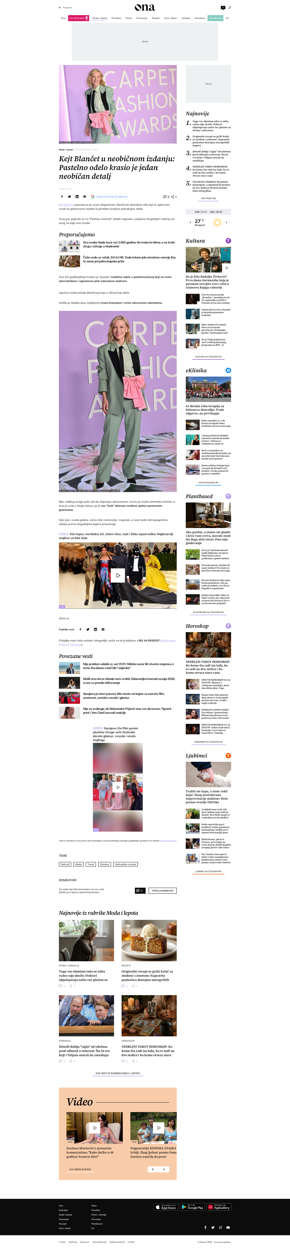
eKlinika (196, 370)
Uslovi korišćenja (168, 840)
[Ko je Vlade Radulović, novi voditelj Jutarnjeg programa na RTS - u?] (193, 344)
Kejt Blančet (67, 204)
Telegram (75, 644)
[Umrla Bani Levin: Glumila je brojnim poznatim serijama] (193, 314)
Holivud (65, 864)
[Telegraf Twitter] (213, 1228)
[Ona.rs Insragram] (221, 1228)
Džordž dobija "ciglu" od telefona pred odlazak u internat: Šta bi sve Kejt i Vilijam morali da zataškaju (208, 156)
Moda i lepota (66, 149)
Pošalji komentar (162, 890)
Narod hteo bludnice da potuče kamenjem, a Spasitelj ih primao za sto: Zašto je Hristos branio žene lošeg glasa (208, 186)
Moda (78, 864)
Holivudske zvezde (125, 864)
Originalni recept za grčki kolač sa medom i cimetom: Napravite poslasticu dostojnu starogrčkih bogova (208, 141)
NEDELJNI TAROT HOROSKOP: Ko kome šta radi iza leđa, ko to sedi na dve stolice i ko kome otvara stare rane (207, 171)
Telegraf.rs (67, 7)
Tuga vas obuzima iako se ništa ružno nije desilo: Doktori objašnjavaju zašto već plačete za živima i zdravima (208, 126)
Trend (91, 864)
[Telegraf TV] (228, 1228)
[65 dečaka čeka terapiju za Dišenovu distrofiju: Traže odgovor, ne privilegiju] (208, 389)
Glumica (104, 864)
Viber (63, 644)
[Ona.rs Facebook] (205, 1228)
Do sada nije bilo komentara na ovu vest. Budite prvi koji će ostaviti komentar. (82, 891)
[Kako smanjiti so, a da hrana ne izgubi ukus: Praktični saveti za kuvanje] (193, 425)
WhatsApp (169, 640)
